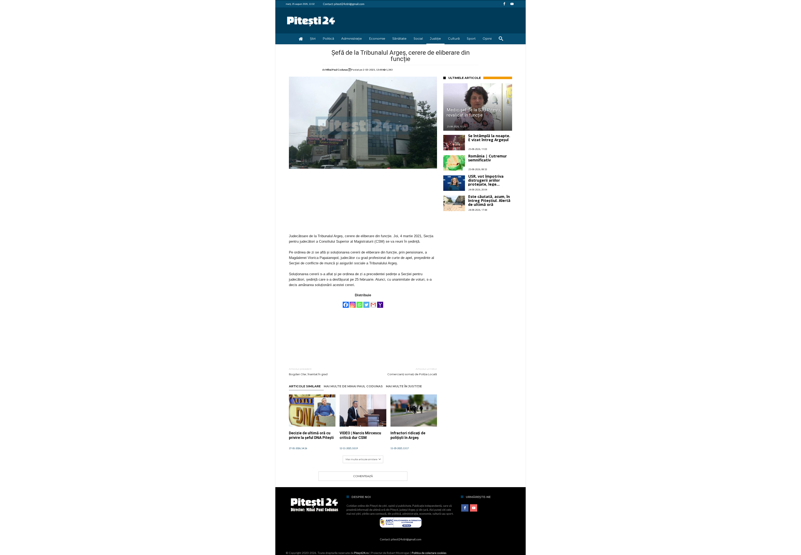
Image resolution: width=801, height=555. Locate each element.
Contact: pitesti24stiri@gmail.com (343, 4)
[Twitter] (366, 303)
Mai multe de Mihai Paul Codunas (353, 386)
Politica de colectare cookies (429, 553)
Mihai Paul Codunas (336, 69)
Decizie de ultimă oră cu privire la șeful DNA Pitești (311, 435)
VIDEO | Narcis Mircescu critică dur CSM (360, 435)
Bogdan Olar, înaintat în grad (308, 371)
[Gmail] (373, 303)
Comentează (363, 476)
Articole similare (305, 386)
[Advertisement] (363, 204)
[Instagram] (353, 303)
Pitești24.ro (361, 553)
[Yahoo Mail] (380, 303)
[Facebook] (504, 4)
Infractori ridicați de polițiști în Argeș (407, 435)
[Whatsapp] (359, 303)
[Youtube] (512, 4)
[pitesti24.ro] (311, 14)
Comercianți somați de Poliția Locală (412, 371)
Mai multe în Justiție (404, 386)
